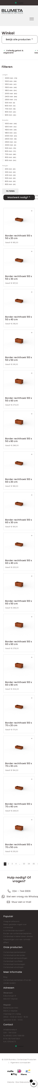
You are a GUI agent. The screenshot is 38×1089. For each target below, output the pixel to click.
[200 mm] (3, 168)
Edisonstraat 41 (9, 996)
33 (24, 864)
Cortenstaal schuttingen (13, 967)
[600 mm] (3, 105)
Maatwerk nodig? (17, 197)
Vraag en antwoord (11, 921)
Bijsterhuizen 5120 (10, 1008)
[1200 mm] (3, 84)
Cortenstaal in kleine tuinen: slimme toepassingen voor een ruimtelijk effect (18, 939)
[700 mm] (3, 108)
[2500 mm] (3, 99)
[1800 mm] (3, 90)
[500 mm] (3, 102)
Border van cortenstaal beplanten (17, 933)
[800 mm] (3, 111)
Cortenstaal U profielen (13, 961)
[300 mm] (3, 172)
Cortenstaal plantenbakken (14, 952)
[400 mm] (3, 175)
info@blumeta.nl (10, 1030)
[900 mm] (3, 114)
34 (29, 864)
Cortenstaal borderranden (14, 955)
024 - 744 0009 (9, 1033)
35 (34, 864)
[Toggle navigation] (31, 18)
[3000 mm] (3, 78)
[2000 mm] (3, 93)
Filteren (10, 191)
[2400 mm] (3, 96)
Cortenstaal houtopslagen (14, 964)
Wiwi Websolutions (23, 1082)
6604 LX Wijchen (10, 1011)
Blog (5, 977)
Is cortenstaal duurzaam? (13, 930)
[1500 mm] (3, 87)
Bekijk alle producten (18, 39)
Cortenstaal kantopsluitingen (15, 958)
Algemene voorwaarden (20, 1062)
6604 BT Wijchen (10, 999)
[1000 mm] (3, 81)
